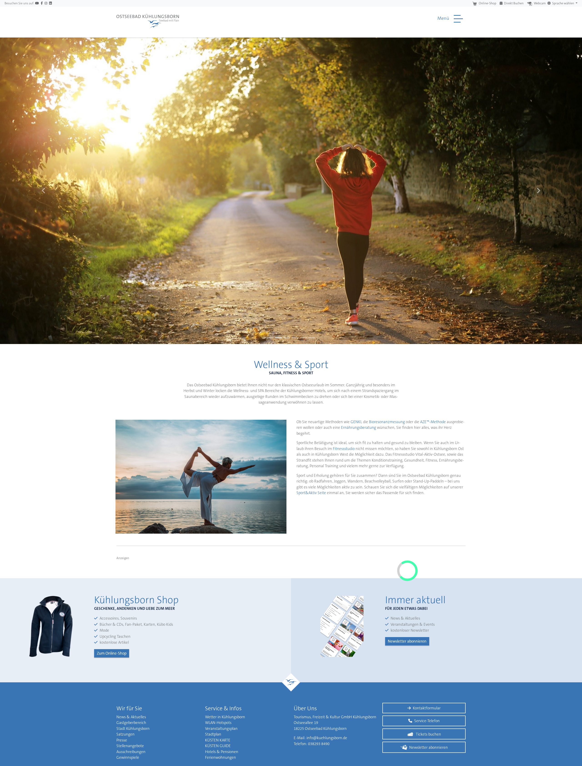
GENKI (356, 421)
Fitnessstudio (344, 448)
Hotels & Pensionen (221, 751)
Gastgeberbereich (131, 722)
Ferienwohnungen (220, 757)
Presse (121, 740)
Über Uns (305, 708)
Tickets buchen (428, 734)
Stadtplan (213, 734)
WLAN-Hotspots (218, 722)
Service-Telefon (427, 720)
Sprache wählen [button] (563, 3)
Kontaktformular (427, 708)
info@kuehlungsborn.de (326, 737)
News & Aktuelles (131, 716)
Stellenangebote (130, 745)
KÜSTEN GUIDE (218, 745)
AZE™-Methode (433, 421)
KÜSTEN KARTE (217, 740)
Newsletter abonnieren (407, 641)
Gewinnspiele (127, 757)
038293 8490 (318, 743)
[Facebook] (42, 3)
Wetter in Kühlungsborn (225, 716)
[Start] (147, 18)
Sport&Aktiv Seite (311, 492)
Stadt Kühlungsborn (133, 728)
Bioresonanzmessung (387, 421)
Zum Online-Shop (111, 653)
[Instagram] (46, 3)
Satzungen (125, 734)
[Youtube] (37, 3)
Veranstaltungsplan (221, 728)
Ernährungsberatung (358, 427)
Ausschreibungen (131, 751)
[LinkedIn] (50, 3)
